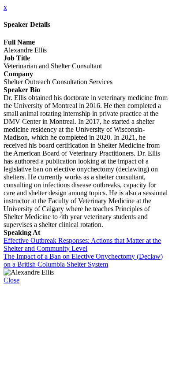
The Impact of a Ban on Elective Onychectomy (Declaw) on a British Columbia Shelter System (83, 260)
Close (11, 280)
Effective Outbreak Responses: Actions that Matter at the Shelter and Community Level (82, 244)
